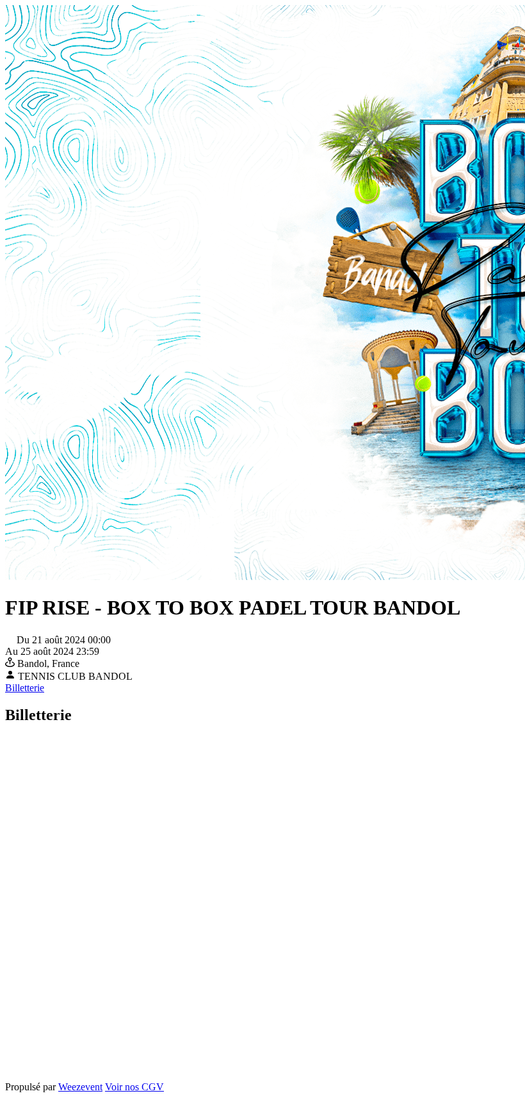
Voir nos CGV (134, 1086)
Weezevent (80, 1086)
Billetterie (24, 687)
